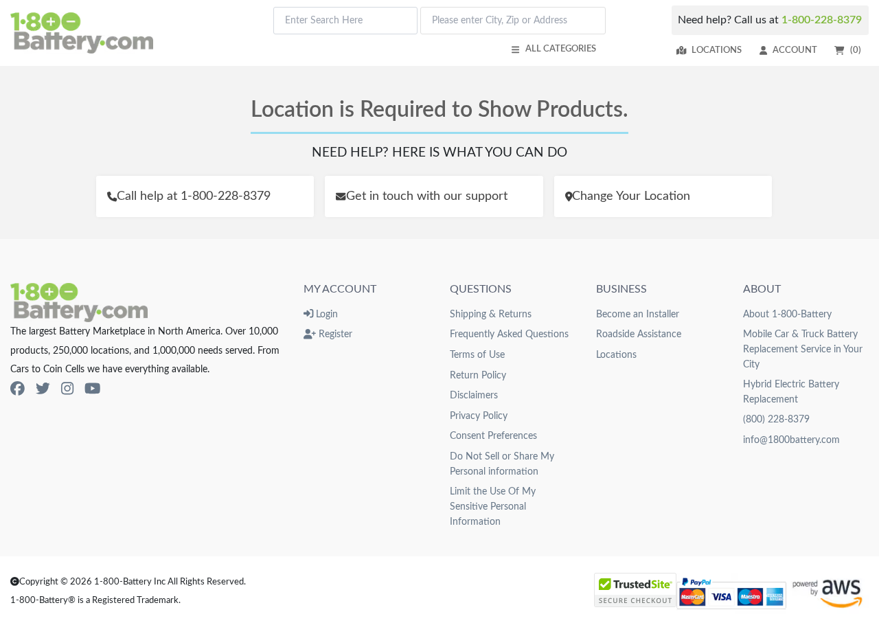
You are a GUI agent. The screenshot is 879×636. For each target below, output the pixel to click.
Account (795, 50)
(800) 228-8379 (776, 419)
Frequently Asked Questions (509, 334)
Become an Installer (637, 314)
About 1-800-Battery (787, 314)
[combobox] (345, 20)
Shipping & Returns (491, 314)
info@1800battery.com (791, 440)
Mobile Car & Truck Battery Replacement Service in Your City (803, 349)
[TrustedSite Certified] (635, 590)
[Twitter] (43, 389)
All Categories (560, 49)
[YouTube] (92, 389)
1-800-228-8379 (821, 19)
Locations (717, 50)
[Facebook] (17, 389)
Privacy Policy (478, 416)
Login (325, 314)
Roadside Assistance (638, 334)
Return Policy (478, 375)
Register (334, 334)
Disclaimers (474, 395)
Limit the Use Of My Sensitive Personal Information (493, 506)
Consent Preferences (493, 436)
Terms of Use (477, 355)
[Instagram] (67, 389)
